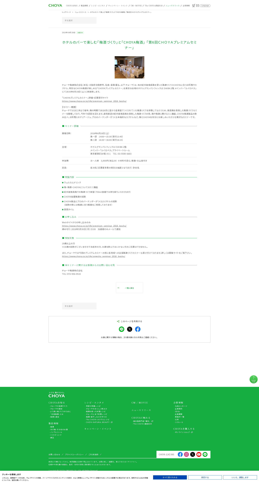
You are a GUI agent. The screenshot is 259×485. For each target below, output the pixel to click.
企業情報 (186, 5)
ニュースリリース (173, 5)
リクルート (179, 422)
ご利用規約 (93, 454)
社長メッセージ (181, 406)
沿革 (177, 419)
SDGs (177, 411)
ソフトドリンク (56, 435)
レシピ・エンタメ (98, 5)
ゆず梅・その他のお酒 (59, 429)
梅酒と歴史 (54, 417)
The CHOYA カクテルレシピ (97, 419)
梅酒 (52, 427)
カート (193, 5)
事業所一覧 (179, 417)
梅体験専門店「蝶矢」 (141, 421)
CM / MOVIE (140, 403)
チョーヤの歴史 (56, 408)
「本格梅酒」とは (56, 414)
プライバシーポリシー (74, 454)
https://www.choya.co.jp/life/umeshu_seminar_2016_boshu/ (93, 256)
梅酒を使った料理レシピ (96, 411)
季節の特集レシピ (93, 406)
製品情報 (84, 5)
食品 (52, 437)
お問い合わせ (197, 6)
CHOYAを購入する (184, 429)
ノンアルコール (56, 432)
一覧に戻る (129, 288)
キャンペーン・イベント (118, 5)
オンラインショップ (182, 432)
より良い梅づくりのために (60, 411)
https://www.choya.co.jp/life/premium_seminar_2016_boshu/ (94, 101)
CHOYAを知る (72, 5)
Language (205, 6)
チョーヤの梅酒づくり (58, 406)
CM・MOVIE (136, 5)
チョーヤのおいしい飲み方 (96, 408)
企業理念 (179, 408)
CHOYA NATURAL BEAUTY (98, 422)
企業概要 (179, 414)
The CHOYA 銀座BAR (154, 5)
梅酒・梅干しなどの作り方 (96, 417)
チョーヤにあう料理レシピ (96, 414)
